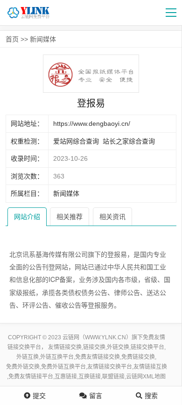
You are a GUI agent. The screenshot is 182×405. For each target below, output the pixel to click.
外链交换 (118, 347)
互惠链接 (66, 376)
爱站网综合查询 (76, 141)
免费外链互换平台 (63, 367)
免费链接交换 (138, 357)
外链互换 (27, 357)
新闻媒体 (43, 39)
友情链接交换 (65, 347)
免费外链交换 (23, 367)
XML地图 (154, 376)
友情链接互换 (150, 367)
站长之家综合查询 (129, 141)
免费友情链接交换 (97, 357)
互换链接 (89, 376)
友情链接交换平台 (109, 367)
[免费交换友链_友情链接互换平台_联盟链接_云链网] (33, 13)
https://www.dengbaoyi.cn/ (91, 123)
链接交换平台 (147, 347)
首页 (12, 39)
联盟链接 (113, 376)
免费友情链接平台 (30, 376)
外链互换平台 (57, 357)
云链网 (134, 376)
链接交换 (94, 347)
